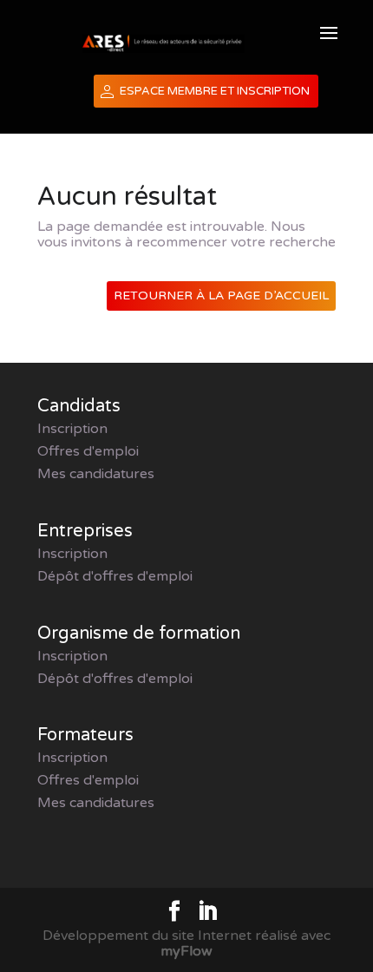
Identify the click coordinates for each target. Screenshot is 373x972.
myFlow (186, 951)
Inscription (72, 428)
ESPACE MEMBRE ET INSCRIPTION (215, 91)
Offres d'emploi (88, 451)
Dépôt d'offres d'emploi (115, 576)
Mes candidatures (95, 474)
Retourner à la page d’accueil (221, 295)
